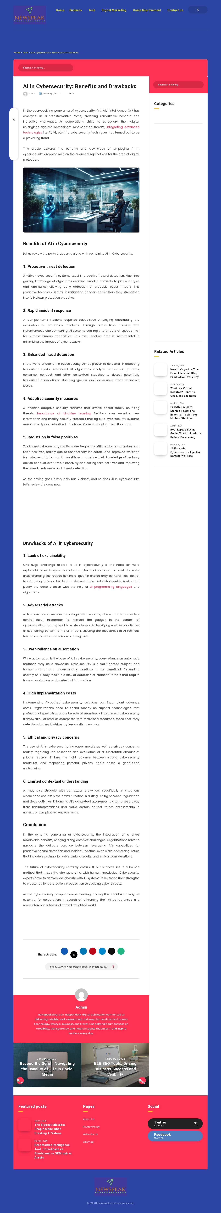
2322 (71, 93)
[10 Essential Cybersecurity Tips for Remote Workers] (160, 448)
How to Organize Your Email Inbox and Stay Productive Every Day (184, 373)
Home (60, 10)
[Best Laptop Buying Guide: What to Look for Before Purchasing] (160, 429)
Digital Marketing (114, 10)
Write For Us (90, 1134)
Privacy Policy (91, 1126)
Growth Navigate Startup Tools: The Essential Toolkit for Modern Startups (183, 413)
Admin (81, 1007)
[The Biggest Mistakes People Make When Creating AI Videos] (24, 1124)
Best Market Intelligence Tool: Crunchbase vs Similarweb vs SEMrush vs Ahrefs (53, 1151)
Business (75, 10)
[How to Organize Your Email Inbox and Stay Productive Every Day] (160, 369)
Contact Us (175, 10)
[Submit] (69, 67)
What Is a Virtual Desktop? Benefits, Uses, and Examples (183, 392)
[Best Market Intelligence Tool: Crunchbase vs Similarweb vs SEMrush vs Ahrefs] (24, 1145)
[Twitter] (197, 10)
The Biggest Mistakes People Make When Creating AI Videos (50, 1129)
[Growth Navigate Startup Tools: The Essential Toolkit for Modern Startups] (160, 407)
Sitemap (88, 1142)
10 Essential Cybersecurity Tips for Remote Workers (185, 452)
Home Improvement (147, 10)
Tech (91, 10)
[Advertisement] (110, 37)
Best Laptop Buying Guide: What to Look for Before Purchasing (186, 433)
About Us (88, 1119)
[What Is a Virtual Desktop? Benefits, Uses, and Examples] (160, 388)
